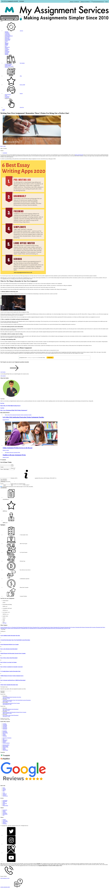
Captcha (1, 483)
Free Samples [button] (22, 63)
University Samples (8, 64)
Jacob (4, 698)
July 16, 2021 (7, 698)
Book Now (13, 719)
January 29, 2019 (8, 713)
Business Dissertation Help (87, 627)
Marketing (4, 740)
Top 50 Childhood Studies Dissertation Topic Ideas (10, 635)
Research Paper (5, 746)
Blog (21, 75)
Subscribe (2, 692)
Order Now (50, 357)
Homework (7, 37)
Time (1, 479)
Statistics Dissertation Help (55, 627)
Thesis (4, 802)
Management (7, 47)
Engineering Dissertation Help (65, 627)
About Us (4, 794)
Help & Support (8, 94)
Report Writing (7, 38)
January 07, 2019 (8, 701)
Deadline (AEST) (14, 478)
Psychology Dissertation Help (76, 627)
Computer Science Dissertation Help (13, 628)
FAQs (6, 95)
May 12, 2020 (3, 146)
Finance (6, 48)
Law (6, 46)
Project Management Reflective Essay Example (9, 644)
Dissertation (7, 32)
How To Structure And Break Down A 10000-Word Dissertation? (13, 680)
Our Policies (7, 96)
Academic (4, 723)
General (4, 734)
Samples (4, 789)
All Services (66, 628)
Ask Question (3, 371)
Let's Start (4, 622)
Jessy (4, 710)
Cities (69, 628)
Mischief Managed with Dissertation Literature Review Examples (13, 653)
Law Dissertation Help (14, 627)
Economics (5, 730)
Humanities (5, 735)
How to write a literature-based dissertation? (9, 648)
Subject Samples (8, 65)
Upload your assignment (3, 480)
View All (6, 67)
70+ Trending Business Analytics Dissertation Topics (10, 671)
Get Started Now (3, 487)
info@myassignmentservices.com (98, 1)
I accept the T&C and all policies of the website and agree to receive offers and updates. (17, 486)
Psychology (7, 52)
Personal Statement (6, 742)
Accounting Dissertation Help (44, 627)
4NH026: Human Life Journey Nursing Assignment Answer (11, 675)
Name (12, 464)
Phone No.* (13, 468)
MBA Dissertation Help (48, 628)
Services (4, 788)
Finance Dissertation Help (34, 627)
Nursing (6, 40)
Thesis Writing (7, 34)
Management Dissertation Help (24, 627)
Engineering (7, 51)
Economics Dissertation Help (97, 627)
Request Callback (8, 98)
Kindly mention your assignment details (18, 483)
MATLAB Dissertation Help (58, 628)
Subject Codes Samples (9, 66)
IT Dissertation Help (24, 628)
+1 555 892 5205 (76, 1)
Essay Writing (7, 36)
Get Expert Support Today (5, 719)
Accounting (7, 49)
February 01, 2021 (8, 704)
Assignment (5, 152)
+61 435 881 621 (87, 1)
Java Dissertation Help (40, 628)
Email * (12, 465)
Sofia (4, 704)
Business (6, 53)
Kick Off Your (13, 1)
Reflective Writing (6, 744)
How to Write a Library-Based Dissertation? (9, 657)
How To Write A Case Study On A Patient (8, 662)
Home (4, 787)
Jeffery (4, 701)
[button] (13, 93)
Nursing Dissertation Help (5, 627)
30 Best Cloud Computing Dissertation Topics (9, 684)
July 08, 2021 (7, 710)
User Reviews (5, 795)
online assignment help (79, 154)
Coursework (7, 33)
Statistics (6, 50)
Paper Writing (7, 39)
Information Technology (7, 737)
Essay (4, 804)
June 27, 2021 (7, 716)
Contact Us (7, 97)
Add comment (3, 375)
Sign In (106, 1)
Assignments (5, 800)
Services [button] (21, 30)
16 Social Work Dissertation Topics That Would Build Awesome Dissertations (15, 639)
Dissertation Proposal (9, 35)
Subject (1, 469)
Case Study (5, 726)
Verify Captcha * (26, 484)
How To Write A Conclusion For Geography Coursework (11, 666)
